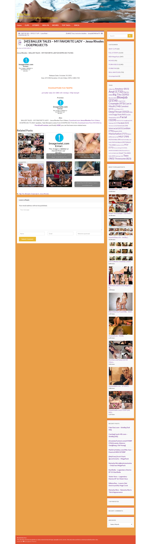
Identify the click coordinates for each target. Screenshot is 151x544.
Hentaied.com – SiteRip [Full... (118, 189)
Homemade (122, 125)
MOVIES (55, 25)
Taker (20, 48)
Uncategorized (113, 76)
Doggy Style (119, 115)
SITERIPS (35, 25)
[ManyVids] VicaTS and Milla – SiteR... (121, 312)
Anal (116, 91)
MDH (115, 137)
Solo (112, 156)
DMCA (76, 25)
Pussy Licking (119, 147)
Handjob (123, 123)
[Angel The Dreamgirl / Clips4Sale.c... (120, 213)
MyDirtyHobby (114, 139)
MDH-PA (45, 25)
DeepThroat (119, 111)
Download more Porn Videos (84, 120)
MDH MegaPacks (114, 56)
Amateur (122, 88)
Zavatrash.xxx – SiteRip (116, 336)
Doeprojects (35, 194)
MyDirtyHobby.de (118, 142)
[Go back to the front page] (75, 11)
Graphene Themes (31, 541)
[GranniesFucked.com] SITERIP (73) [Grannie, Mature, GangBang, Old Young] (120, 443)
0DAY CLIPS (113, 49)
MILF (123, 136)
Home (19, 25)
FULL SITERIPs (113, 53)
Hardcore (113, 125)
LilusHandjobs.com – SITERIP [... (119, 386)
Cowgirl (121, 101)
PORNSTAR (112, 68)
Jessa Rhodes (44, 194)
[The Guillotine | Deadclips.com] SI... (120, 261)
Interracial (116, 128)
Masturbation (118, 133)
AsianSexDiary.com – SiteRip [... (119, 237)
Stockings (119, 156)
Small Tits (125, 153)
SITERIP (115, 153)
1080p (112, 89)
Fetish (119, 120)
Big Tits (21, 194)
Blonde (112, 98)
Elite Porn (23, 14)
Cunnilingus (118, 109)
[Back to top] (146, 539)
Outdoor (120, 145)
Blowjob (27, 194)
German (113, 123)
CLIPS (27, 25)
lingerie (118, 131)
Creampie (117, 103)
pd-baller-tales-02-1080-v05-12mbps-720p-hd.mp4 (60, 93)
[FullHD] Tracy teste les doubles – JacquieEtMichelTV (83, 33)
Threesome (123, 158)
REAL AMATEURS (114, 72)
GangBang (127, 120)
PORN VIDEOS (27, 48)
